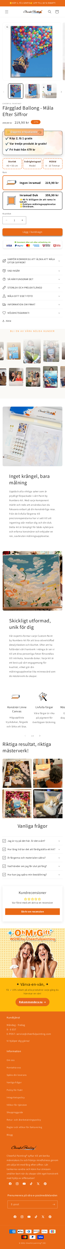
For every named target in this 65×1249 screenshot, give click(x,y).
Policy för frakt (15, 1089)
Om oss (11, 1060)
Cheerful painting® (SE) (36, 1243)
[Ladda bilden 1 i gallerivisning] (15, 91)
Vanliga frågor (14, 1082)
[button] (6, 11)
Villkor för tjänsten (17, 1104)
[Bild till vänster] (3, 92)
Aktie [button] (8, 320)
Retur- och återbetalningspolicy (24, 1119)
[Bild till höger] (61, 92)
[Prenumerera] (53, 1204)
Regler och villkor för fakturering (24, 1127)
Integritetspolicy (15, 1097)
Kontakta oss (14, 1067)
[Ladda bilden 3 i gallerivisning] (49, 91)
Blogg (10, 1134)
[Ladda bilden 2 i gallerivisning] (32, 91)
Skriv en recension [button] (32, 911)
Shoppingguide (15, 1112)
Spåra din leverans (17, 1074)
